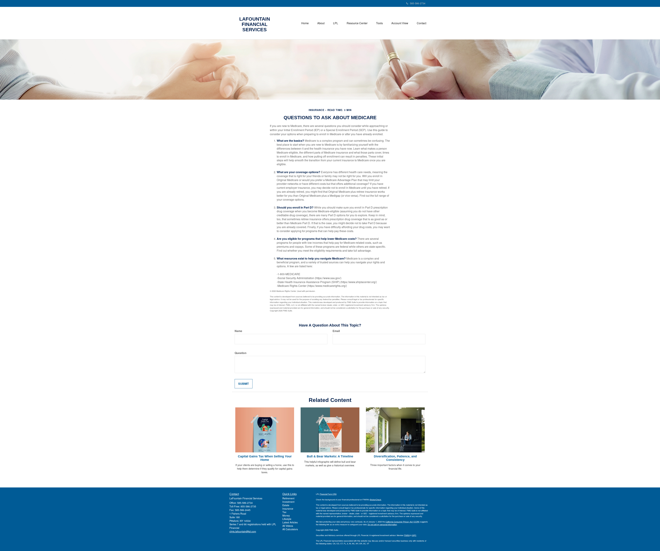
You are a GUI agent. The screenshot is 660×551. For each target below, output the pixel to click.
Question (240, 353)
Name (238, 331)
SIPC (414, 535)
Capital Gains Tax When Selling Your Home (265, 458)
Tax (284, 512)
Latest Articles (290, 522)
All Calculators (290, 529)
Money (286, 515)
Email (336, 331)
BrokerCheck (375, 499)
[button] (321, 23)
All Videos (287, 525)
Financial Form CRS (328, 494)
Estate (285, 505)
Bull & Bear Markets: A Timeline (330, 456)
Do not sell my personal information (382, 524)
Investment (288, 501)
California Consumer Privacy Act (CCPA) (403, 521)
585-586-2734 (417, 3)
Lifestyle (286, 519)
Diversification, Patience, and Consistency (395, 458)
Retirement (288, 498)
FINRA (407, 535)
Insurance (287, 508)
